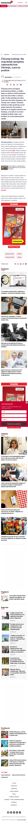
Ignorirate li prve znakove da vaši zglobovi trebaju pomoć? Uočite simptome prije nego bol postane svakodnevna (11, 372)
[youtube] (8, 812)
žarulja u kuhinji (10, 257)
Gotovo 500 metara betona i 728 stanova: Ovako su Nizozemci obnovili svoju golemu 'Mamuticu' (17, 762)
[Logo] (7, 2)
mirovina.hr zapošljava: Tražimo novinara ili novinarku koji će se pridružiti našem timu (14, 318)
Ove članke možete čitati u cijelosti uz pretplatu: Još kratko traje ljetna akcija (13, 292)
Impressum (14, 785)
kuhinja (19, 253)
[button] (26, 225)
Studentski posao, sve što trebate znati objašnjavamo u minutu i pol (17, 733)
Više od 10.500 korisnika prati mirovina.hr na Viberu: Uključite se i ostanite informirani (12, 511)
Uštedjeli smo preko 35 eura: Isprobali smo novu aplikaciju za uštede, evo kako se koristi (13, 538)
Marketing (14, 788)
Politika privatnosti (14, 796)
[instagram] (11, 812)
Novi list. (3, 190)
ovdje (13, 150)
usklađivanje (5, 775)
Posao (14, 794)
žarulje (19, 257)
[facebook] (17, 812)
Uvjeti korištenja (14, 791)
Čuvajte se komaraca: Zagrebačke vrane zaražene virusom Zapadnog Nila (17, 626)
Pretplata (20, 2)
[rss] (20, 812)
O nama (14, 783)
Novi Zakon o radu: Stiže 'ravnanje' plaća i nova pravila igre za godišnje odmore (16, 753)
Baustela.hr (14, 805)
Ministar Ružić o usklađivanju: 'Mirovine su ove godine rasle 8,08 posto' (18, 672)
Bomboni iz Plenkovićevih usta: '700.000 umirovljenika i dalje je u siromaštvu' (18, 649)
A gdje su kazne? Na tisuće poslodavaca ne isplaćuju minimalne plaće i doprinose (17, 615)
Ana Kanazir (8, 77)
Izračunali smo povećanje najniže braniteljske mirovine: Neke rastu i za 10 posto (17, 660)
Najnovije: (3, 6)
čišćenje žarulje (10, 253)
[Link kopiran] (23, 264)
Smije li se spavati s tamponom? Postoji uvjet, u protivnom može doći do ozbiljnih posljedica (17, 743)
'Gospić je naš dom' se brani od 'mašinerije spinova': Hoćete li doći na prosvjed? (17, 638)
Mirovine (13, 665)
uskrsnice (4, 777)
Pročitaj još (5, 728)
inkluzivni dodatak (18, 775)
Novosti (12, 620)
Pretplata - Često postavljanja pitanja (14, 799)
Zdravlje (13, 631)
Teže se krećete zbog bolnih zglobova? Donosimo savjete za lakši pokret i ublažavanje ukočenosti (13, 484)
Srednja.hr (14, 802)
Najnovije (4, 607)
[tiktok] (14, 812)
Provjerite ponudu (14, 246)
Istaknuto (6, 54)
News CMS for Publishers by (14, 819)
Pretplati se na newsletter (14, 424)
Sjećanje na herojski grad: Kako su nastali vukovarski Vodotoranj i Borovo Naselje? (13, 344)
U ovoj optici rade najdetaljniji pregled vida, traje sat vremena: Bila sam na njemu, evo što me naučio (13, 458)
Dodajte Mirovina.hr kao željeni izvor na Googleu (14, 81)
